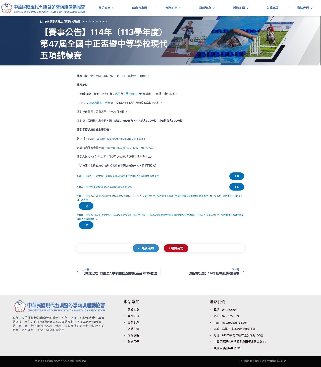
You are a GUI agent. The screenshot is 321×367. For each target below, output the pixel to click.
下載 (236, 176)
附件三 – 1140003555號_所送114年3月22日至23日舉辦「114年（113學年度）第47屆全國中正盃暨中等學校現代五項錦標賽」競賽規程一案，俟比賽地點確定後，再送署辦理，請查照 (160, 198)
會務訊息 (171, 8)
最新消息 (205, 8)
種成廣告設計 (279, 360)
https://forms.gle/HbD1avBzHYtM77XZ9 (128, 147)
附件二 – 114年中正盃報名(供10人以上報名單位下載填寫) (104, 187)
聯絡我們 (303, 8)
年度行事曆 (139, 8)
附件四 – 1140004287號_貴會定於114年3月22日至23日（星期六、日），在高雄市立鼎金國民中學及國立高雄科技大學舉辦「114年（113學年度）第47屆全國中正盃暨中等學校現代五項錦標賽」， (160, 217)
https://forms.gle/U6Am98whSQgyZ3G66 (119, 138)
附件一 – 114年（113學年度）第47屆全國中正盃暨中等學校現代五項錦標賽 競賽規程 (118, 176)
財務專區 (273, 8)
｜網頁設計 (265, 360)
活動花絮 (239, 8)
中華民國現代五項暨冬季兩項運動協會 (66, 360)
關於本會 (104, 8)
